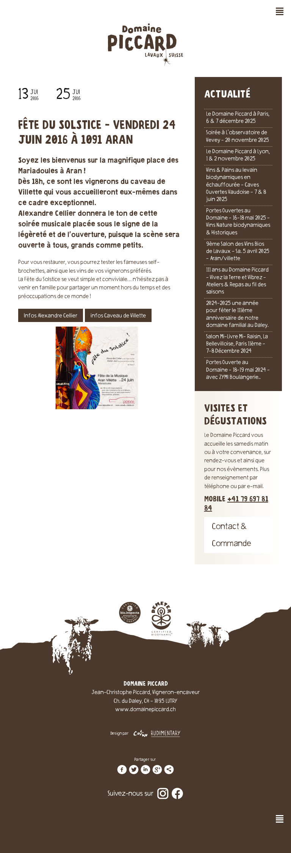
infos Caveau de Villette (118, 316)
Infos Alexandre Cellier (50, 316)
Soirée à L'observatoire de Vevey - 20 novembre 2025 (237, 137)
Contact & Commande (231, 536)
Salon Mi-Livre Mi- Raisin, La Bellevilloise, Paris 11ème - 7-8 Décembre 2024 (237, 344)
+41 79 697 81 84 (236, 504)
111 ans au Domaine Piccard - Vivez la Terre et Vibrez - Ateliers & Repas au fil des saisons (237, 281)
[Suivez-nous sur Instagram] (163, 788)
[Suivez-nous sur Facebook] (177, 788)
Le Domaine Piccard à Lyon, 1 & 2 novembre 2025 (238, 156)
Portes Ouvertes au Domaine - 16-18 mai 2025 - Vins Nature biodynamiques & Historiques (238, 222)
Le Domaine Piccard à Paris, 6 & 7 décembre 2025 (237, 118)
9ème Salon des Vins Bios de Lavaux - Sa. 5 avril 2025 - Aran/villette (237, 251)
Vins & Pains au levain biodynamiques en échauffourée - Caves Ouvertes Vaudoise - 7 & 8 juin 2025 (236, 185)
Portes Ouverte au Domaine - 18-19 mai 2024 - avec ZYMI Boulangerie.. (238, 370)
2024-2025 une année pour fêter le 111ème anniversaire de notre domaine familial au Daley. (237, 314)
